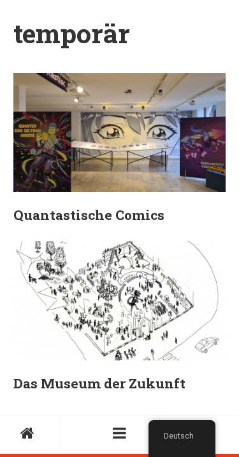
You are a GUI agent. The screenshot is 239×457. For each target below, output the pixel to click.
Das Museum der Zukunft (99, 383)
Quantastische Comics (88, 215)
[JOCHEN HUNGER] (30, 433)
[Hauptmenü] (119, 433)
